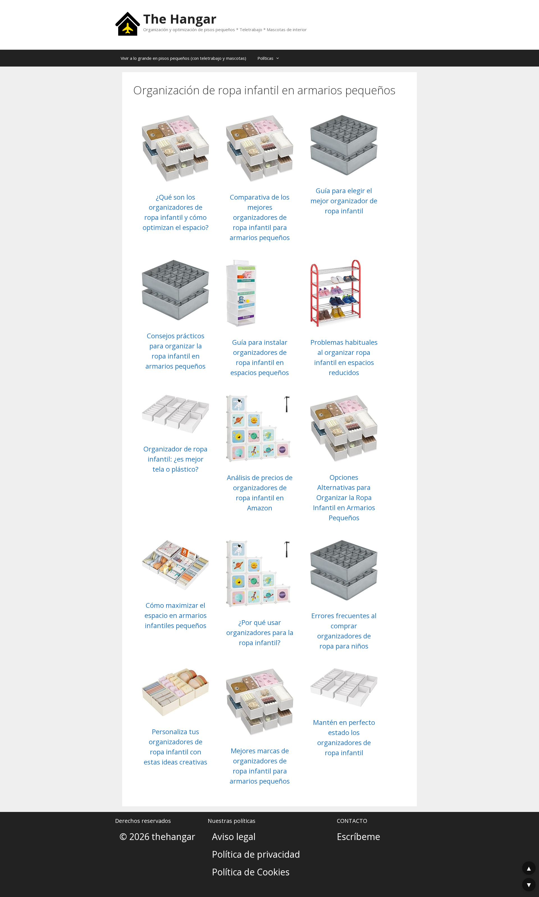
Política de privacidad (256, 854)
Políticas (265, 58)
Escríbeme (358, 836)
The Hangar (179, 18)
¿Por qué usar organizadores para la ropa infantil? (259, 632)
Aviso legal (233, 836)
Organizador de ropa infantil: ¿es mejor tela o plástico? (175, 459)
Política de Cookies (250, 872)
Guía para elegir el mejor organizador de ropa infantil (343, 200)
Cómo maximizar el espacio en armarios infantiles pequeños (176, 615)
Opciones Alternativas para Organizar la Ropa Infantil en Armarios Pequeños (344, 497)
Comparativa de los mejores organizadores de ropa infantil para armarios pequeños (260, 217)
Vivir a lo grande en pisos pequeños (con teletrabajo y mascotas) (183, 58)
